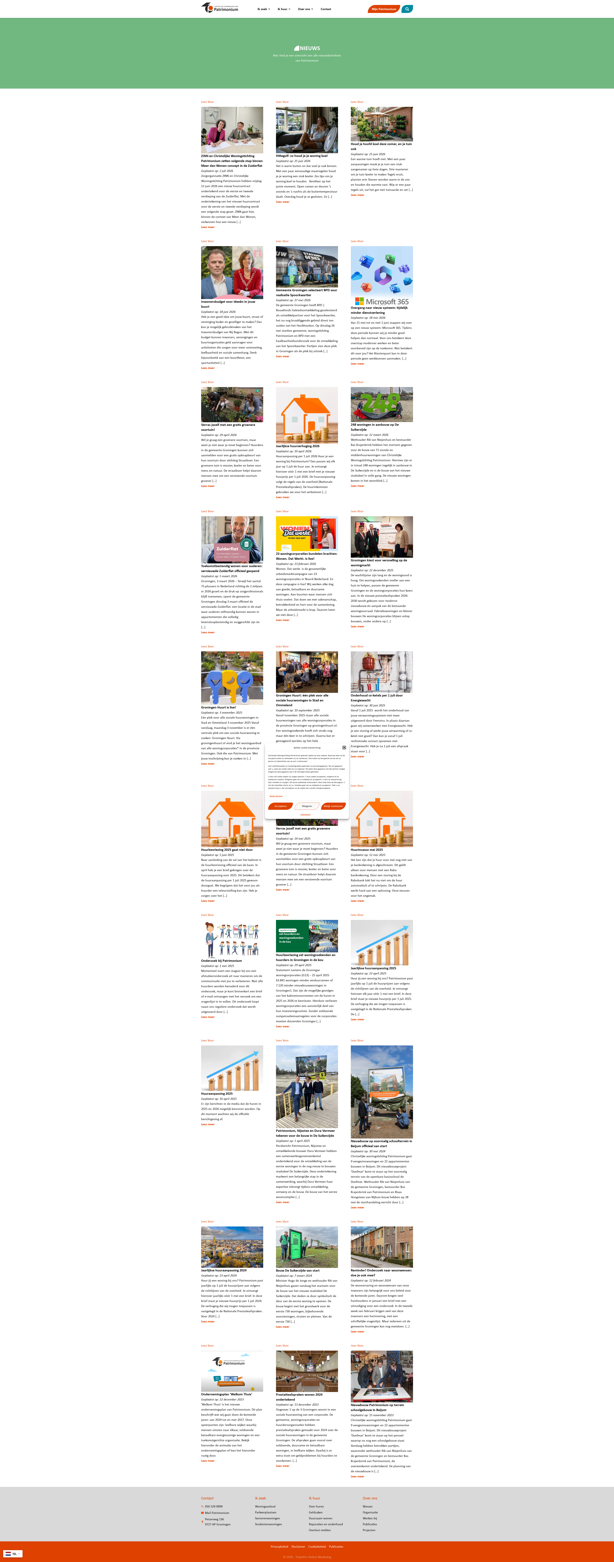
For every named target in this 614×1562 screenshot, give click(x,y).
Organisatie (370, 1512)
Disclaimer (298, 1546)
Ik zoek (262, 9)
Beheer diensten (276, 796)
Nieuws (368, 1506)
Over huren (316, 1506)
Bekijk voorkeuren (333, 806)
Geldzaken (316, 1512)
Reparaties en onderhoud (326, 1524)
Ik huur (282, 9)
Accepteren (281, 806)
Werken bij (370, 1518)
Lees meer (208, 227)
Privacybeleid (279, 1546)
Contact (326, 9)
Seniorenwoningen (267, 1518)
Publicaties (370, 1524)
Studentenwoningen (268, 1524)
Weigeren (307, 806)
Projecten (369, 1530)
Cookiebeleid (305, 814)
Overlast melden (320, 1530)
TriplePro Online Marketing (313, 1557)
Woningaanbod (265, 1506)
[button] (344, 747)
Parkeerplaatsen (265, 1512)
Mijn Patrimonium (384, 9)
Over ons (304, 9)
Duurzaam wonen (320, 1518)
